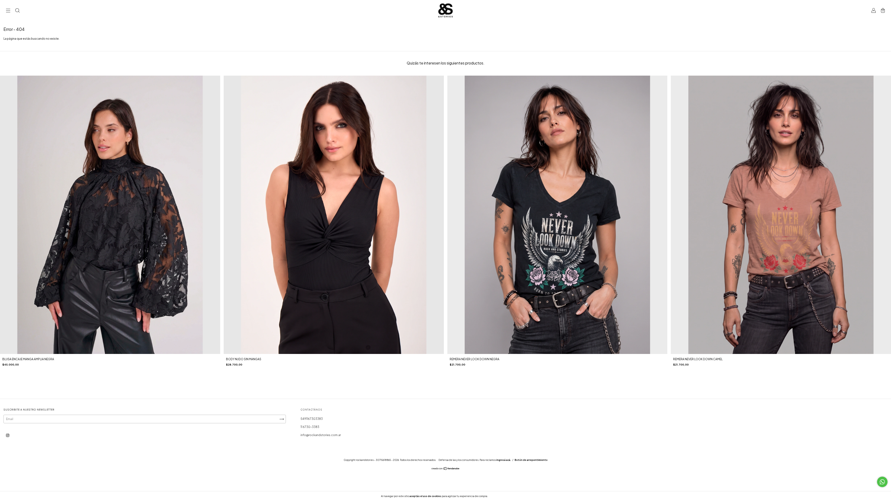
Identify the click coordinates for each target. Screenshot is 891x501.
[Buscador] (17, 11)
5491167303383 (311, 419)
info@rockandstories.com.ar (320, 435)
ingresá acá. (503, 460)
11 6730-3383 (309, 427)
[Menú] (8, 11)
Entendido (501, 496)
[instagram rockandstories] (7, 435)
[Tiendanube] (445, 469)
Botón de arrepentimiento (531, 460)
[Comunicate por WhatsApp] (882, 482)
